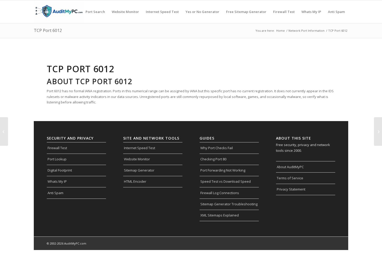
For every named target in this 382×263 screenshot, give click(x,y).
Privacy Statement (291, 189)
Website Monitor (137, 159)
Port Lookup (57, 159)
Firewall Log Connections (219, 192)
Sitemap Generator (139, 170)
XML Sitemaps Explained (219, 215)
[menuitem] (95, 11)
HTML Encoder (135, 181)
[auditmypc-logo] (59, 11)
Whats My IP (57, 181)
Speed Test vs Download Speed (225, 181)
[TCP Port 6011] (4, 131)
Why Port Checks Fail (216, 148)
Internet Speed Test (139, 148)
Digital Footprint (60, 170)
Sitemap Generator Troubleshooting (229, 204)
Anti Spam (55, 192)
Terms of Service (290, 178)
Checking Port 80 (213, 159)
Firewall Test (57, 148)
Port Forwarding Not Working (222, 170)
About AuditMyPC (290, 167)
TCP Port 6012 (48, 30)
